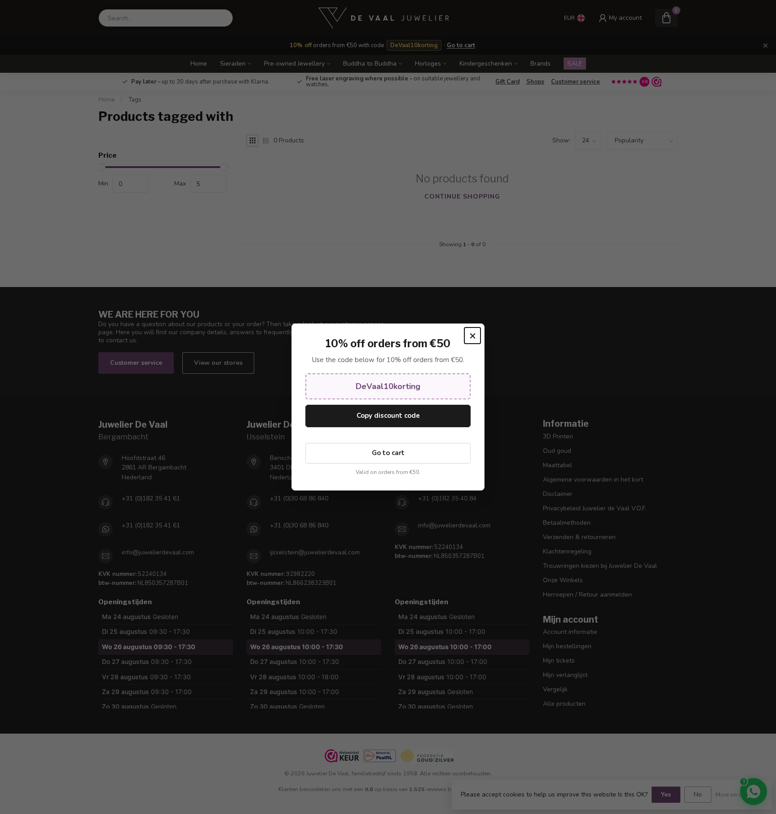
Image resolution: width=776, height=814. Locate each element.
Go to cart (388, 452)
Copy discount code (388, 415)
